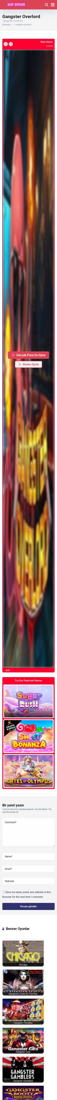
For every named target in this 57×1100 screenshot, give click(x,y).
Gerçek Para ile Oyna (31, 355)
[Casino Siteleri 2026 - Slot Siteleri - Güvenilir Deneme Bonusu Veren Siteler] (16, 4)
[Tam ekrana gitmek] (11, 44)
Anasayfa (6, 25)
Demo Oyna (31, 364)
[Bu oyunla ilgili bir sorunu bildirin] (6, 44)
